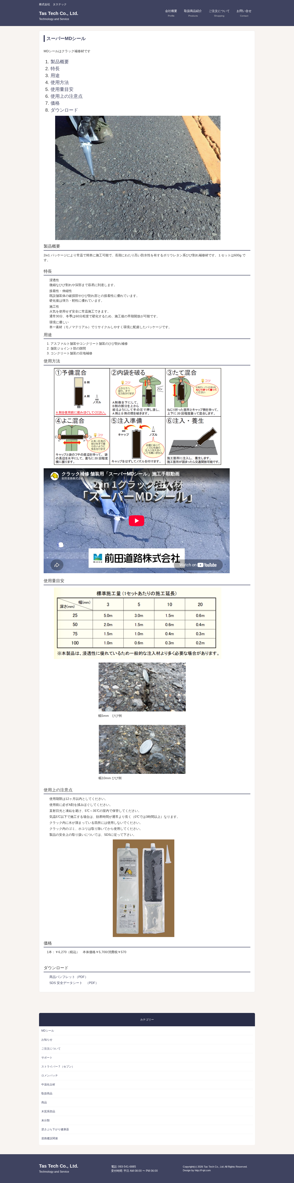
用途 (55, 75)
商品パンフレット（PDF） (68, 977)
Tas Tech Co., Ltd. (58, 16)
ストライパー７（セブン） (57, 1066)
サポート (46, 1057)
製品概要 (60, 61)
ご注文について (51, 1048)
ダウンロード (64, 110)
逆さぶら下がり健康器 (55, 1129)
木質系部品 (48, 1111)
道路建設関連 (49, 1138)
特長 (55, 68)
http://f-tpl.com (203, 1170)
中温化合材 (48, 1084)
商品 (44, 1102)
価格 (55, 103)
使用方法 (60, 82)
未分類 (45, 1120)
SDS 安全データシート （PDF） (75, 983)
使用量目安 (62, 89)
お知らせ (46, 1039)
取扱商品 (46, 1093)
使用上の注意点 (67, 96)
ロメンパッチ (49, 1075)
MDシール (47, 1030)
